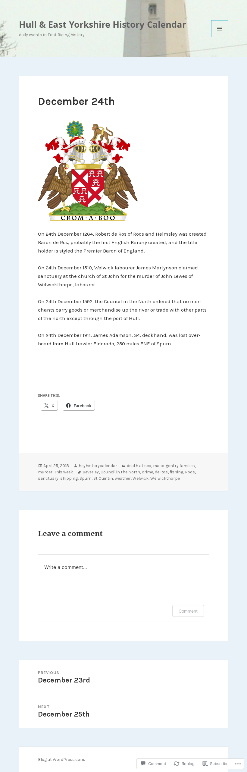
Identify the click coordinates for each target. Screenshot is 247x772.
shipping (69, 478)
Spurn (86, 478)
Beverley (91, 472)
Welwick (141, 478)
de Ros (161, 472)
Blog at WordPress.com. (61, 759)
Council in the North (120, 472)
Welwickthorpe (165, 478)
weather (123, 478)
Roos (190, 472)
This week (63, 472)
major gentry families (174, 465)
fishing (176, 472)
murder (45, 472)
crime (147, 472)
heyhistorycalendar (98, 465)
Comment (188, 611)
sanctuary (48, 478)
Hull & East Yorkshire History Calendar (102, 24)
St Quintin (103, 478)
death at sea (139, 465)
